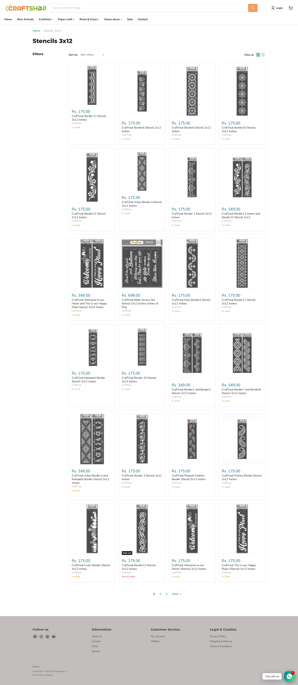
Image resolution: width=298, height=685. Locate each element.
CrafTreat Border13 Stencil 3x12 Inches (139, 567)
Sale (130, 19)
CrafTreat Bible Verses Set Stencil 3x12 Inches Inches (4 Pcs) (140, 303)
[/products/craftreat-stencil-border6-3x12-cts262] (192, 91)
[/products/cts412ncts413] (92, 263)
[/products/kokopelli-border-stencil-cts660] (92, 347)
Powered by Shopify (43, 675)
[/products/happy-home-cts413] (242, 529)
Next (175, 594)
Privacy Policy (218, 636)
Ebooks (96, 651)
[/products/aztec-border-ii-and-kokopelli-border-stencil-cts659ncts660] (92, 439)
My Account (158, 636)
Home (8, 19)
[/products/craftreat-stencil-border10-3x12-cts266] (242, 91)
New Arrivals (25, 19)
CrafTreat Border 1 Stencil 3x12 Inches (192, 215)
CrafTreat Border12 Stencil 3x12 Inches (89, 215)
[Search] (252, 8)
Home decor (112, 19)
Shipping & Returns (221, 641)
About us (97, 636)
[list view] (263, 54)
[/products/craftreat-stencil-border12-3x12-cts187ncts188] (192, 353)
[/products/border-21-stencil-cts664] (92, 85)
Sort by (73, 54)
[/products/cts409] (242, 263)
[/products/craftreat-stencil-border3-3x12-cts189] (142, 439)
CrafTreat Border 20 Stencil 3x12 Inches (139, 379)
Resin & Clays (89, 19)
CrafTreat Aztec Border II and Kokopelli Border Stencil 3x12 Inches (90, 479)
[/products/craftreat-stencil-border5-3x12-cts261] (142, 91)
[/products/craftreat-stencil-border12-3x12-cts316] (92, 177)
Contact (143, 19)
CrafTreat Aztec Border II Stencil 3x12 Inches (142, 204)
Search (36, 666)
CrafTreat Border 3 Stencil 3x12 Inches (142, 477)
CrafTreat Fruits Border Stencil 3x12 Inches (91, 567)
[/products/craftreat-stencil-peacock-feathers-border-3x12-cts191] (192, 439)
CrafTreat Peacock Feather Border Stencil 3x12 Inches (189, 477)
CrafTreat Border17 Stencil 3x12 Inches (239, 301)
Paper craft (65, 19)
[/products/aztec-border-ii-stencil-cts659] (142, 171)
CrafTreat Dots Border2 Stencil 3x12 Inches (191, 301)
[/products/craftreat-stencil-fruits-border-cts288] (92, 529)
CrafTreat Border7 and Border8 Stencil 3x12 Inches (241, 391)
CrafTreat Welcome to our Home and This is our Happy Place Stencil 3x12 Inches (89, 303)
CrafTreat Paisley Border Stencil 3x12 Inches (242, 477)
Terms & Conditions (221, 646)
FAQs (95, 646)
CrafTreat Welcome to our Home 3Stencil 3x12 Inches (189, 567)
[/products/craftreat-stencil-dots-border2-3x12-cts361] (192, 263)
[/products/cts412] (192, 529)
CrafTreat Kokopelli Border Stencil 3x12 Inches (88, 379)
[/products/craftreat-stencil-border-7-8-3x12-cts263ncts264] (242, 353)
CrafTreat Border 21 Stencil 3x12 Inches (89, 118)
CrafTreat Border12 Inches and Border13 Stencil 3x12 (241, 215)
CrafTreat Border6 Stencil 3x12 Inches (191, 129)
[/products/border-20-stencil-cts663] (142, 347)
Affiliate (155, 641)
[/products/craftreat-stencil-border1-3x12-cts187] (192, 177)
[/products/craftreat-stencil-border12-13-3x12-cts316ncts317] (242, 177)
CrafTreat (76, 123)
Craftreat (45, 19)
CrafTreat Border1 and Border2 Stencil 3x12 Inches (191, 391)
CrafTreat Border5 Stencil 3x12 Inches (141, 129)
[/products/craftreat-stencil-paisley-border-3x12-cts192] (242, 439)
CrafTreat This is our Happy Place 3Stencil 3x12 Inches (239, 567)
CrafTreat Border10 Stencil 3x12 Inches (239, 129)
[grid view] (258, 54)
